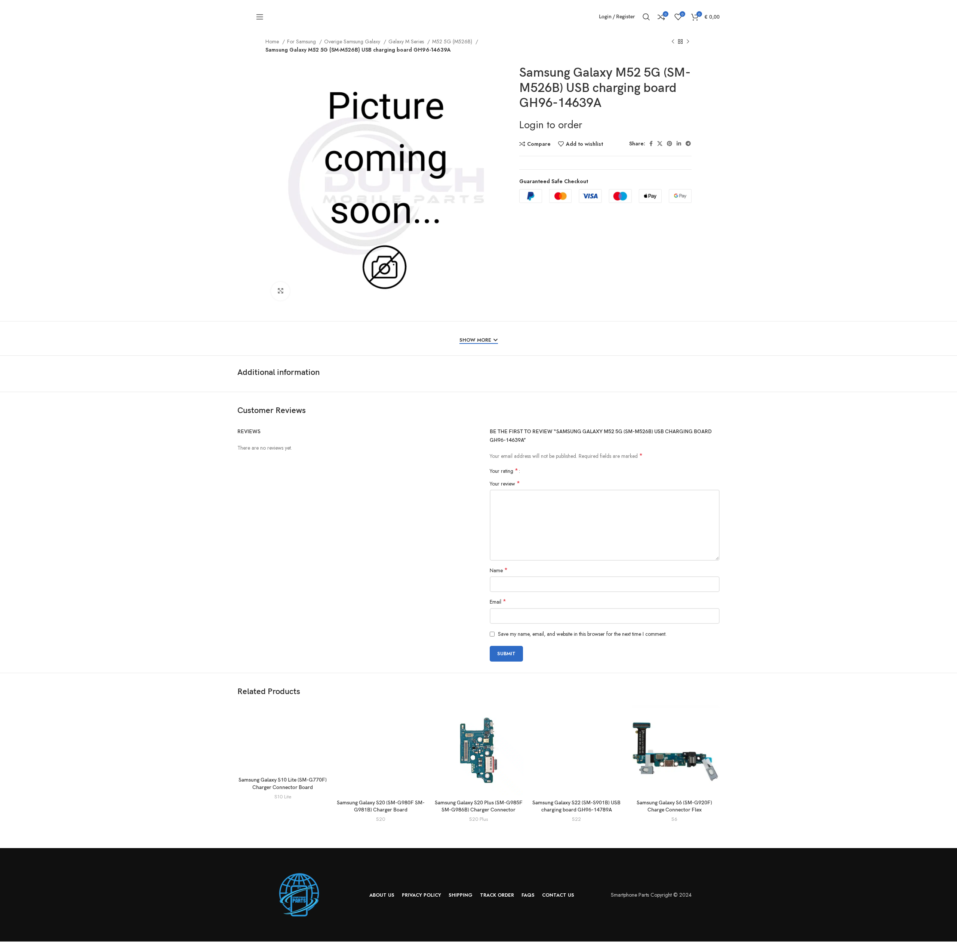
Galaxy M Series (406, 41)
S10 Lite (282, 797)
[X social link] (660, 143)
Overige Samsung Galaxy (353, 41)
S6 (674, 819)
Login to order (550, 124)
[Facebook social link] (651, 143)
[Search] (646, 16)
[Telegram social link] (688, 143)
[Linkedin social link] (678, 143)
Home (272, 41)
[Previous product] (673, 42)
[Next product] (688, 42)
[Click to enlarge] (280, 291)
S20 (380, 819)
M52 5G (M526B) (453, 41)
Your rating (504, 471)
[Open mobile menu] (259, 16)
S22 (576, 819)
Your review (505, 484)
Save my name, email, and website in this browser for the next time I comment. (582, 634)
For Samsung (302, 41)
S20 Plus (478, 819)
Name (499, 570)
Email (498, 602)
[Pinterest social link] (669, 143)
